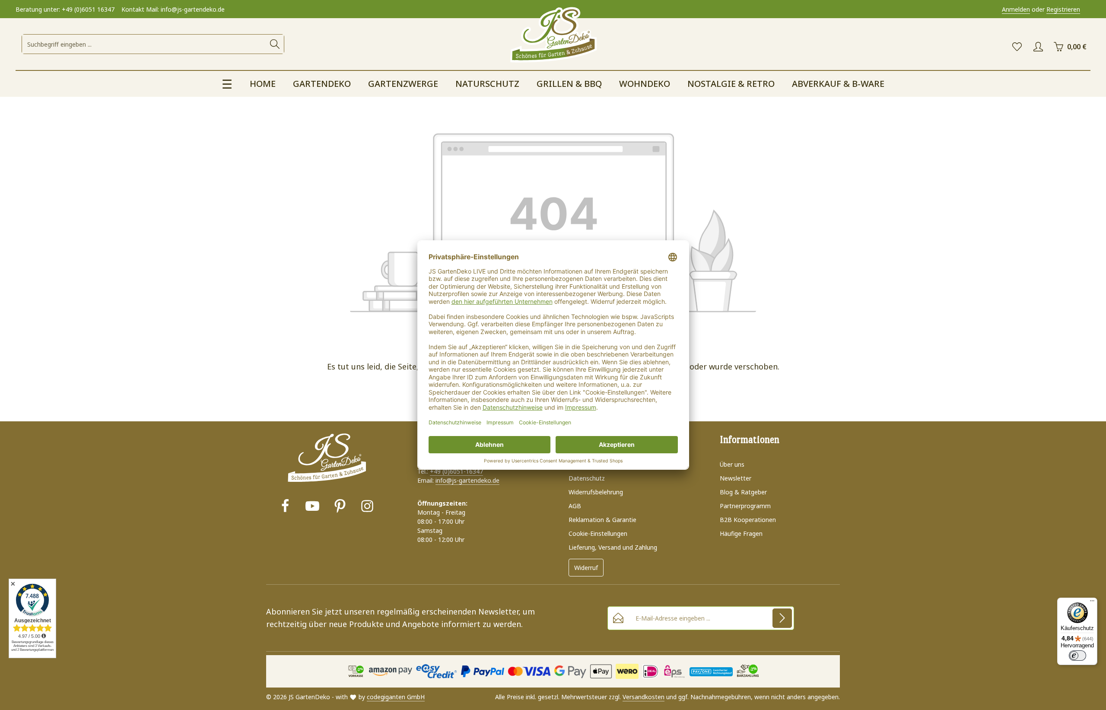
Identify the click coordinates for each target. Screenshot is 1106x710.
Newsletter (735, 478)
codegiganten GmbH (396, 697)
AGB (575, 506)
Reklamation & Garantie (602, 520)
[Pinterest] (340, 507)
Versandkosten (643, 697)
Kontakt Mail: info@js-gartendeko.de (173, 9)
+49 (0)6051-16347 (456, 471)
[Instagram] (367, 507)
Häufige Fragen (741, 533)
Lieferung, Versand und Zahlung (613, 547)
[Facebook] (285, 507)
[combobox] (144, 44)
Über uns (732, 464)
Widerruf (586, 568)
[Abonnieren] (782, 618)
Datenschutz (587, 478)
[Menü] (1092, 603)
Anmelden (1016, 9)
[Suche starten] (275, 44)
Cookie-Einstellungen (598, 533)
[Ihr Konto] (1038, 47)
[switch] (1077, 655)
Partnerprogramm (745, 506)
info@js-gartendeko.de (467, 480)
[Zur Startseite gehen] (553, 35)
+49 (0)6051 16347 (88, 9)
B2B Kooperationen (748, 520)
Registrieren (1063, 9)
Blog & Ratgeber (743, 492)
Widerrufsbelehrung (596, 492)
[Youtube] (312, 507)
